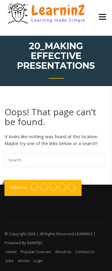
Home (11, 251)
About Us (63, 251)
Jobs (10, 260)
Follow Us (18, 187)
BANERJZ (34, 242)
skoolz (24, 260)
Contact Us (85, 251)
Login (38, 260)
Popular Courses (36, 251)
